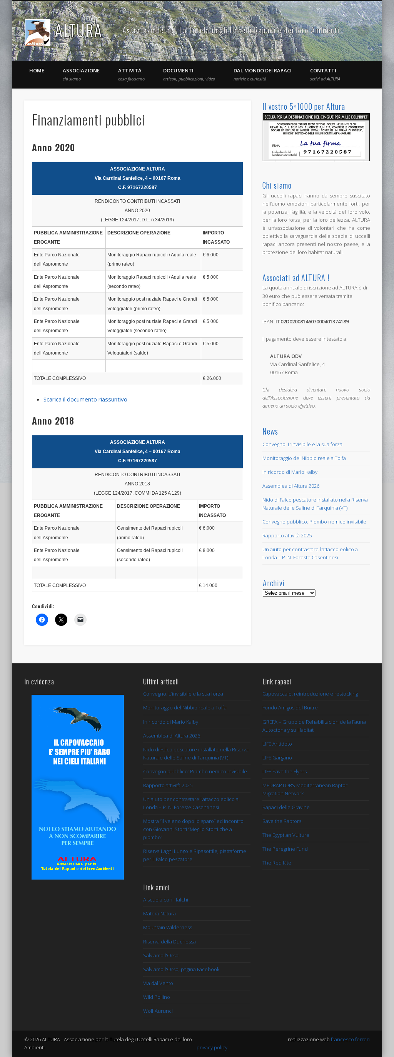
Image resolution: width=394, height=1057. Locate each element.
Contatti (325, 74)
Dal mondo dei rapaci (263, 74)
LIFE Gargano (277, 757)
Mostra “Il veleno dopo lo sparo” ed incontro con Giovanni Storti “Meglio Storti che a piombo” (193, 829)
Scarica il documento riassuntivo (85, 399)
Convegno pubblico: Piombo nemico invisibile (314, 521)
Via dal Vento (158, 983)
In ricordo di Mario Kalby (289, 471)
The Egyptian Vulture (285, 834)
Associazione (81, 74)
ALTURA (78, 30)
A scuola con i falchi (165, 899)
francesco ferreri (350, 1039)
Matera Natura (159, 913)
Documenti (189, 74)
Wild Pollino (156, 996)
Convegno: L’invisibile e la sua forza (302, 444)
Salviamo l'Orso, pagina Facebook (181, 969)
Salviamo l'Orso (161, 955)
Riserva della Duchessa (169, 941)
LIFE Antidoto (277, 743)
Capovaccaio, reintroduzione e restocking (310, 693)
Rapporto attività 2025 (287, 535)
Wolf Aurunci (158, 1010)
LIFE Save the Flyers (284, 771)
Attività (131, 74)
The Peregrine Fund (285, 848)
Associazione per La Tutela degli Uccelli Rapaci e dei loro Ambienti (230, 30)
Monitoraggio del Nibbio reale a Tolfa (304, 458)
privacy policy (212, 1047)
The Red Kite (276, 862)
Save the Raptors (281, 821)
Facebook (347, 30)
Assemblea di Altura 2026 (290, 485)
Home (36, 70)
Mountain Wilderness (167, 927)
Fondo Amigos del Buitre (290, 707)
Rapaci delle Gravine (286, 807)
